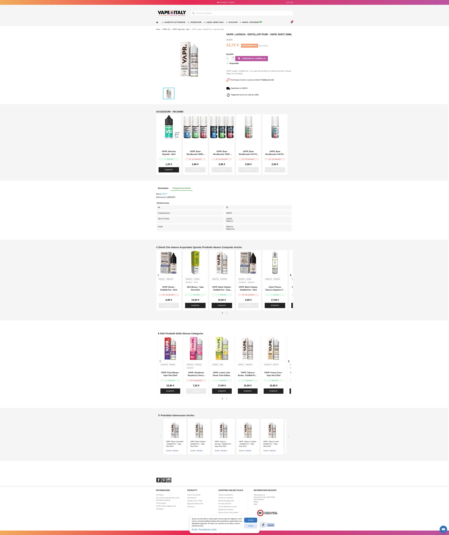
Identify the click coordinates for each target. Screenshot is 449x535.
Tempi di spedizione (225, 495)
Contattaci (160, 509)
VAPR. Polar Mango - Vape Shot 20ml (170, 374)
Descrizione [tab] (163, 188)
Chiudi (250, 526)
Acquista (169, 170)
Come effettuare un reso (227, 506)
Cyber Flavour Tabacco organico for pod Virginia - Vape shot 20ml (275, 288)
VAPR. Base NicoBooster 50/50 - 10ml (195, 153)
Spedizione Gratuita (225, 509)
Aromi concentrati (193, 495)
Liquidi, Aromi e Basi (213, 22)
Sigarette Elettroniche (173, 22)
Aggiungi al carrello (251, 58)
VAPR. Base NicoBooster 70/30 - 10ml (222, 153)
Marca (158, 194)
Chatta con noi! (267, 80)
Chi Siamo (160, 495)
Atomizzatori (194, 22)
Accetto (250, 520)
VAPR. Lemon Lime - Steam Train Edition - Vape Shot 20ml (222, 374)
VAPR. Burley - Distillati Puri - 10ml (168, 288)
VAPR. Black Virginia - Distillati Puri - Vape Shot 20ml (222, 288)
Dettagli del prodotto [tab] (182, 188)
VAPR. (164, 194)
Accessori (231, 22)
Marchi (243, 22)
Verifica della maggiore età (166, 506)
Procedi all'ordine (224, 504)
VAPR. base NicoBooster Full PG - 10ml (274, 153)
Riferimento (161, 197)
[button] (222, 313)
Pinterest (163, 480)
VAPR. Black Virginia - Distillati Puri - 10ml (248, 288)
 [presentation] (290, 275)
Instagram (169, 480)
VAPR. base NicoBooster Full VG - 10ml (248, 153)
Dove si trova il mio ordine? (228, 512)
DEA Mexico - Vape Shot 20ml (195, 288)
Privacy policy (161, 503)
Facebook (158, 480)
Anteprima (169, 127)
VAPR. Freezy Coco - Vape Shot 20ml (273, 374)
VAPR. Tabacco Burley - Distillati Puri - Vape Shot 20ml (247, 374)
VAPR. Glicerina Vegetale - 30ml (169, 152)
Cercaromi (256, 22)
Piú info (194, 529)
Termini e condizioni (225, 498)
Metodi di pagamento (226, 501)
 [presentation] (158, 275)
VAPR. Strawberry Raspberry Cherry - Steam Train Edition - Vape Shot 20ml (196, 374)
